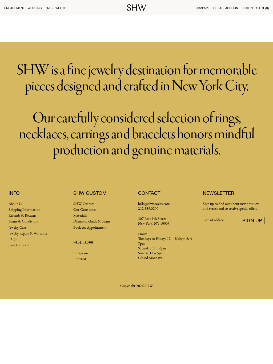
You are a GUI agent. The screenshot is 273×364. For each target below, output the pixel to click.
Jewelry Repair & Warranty (28, 233)
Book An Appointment (90, 227)
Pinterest (79, 259)
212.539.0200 (148, 208)
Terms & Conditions (24, 221)
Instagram (80, 253)
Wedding (35, 8)
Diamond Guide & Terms (91, 221)
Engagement (14, 8)
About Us (16, 204)
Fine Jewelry (55, 8)
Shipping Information (24, 209)
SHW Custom (84, 204)
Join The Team (19, 245)
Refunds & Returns (22, 215)
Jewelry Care (17, 227)
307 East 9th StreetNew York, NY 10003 (154, 221)
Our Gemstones (84, 209)
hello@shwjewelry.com (154, 204)
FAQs (13, 239)
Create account (226, 8)
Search (202, 7)
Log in (248, 8)
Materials (80, 215)
